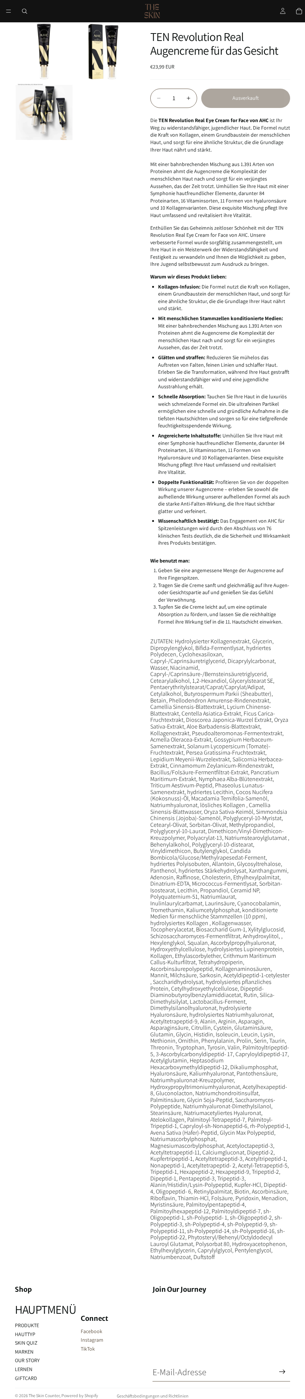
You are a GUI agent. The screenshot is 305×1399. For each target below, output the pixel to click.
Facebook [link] (91, 1331)
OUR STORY (27, 1360)
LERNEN (23, 1369)
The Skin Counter (44, 1395)
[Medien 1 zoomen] (44, 51)
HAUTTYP (25, 1334)
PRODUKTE (27, 1325)
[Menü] (8, 11)
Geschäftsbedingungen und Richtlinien (153, 1396)
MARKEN (24, 1351)
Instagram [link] (92, 1339)
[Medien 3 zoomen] (44, 111)
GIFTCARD (26, 1378)
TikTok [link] (88, 1348)
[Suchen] (24, 11)
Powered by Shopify (79, 1395)
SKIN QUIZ (26, 1342)
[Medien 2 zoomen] (103, 51)
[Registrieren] (282, 1372)
